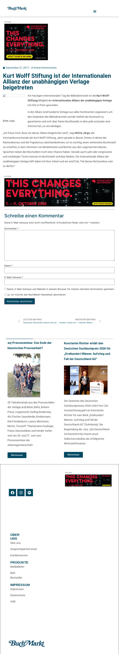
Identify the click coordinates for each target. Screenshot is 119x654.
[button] (8, 397)
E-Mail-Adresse (13, 277)
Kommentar (11, 228)
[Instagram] (21, 492)
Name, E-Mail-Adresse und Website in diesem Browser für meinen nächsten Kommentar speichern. (61, 289)
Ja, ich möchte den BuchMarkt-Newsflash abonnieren (36, 294)
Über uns (15, 542)
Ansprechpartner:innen (15, 549)
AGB (12, 601)
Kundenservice (15, 555)
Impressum (15, 589)
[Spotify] (29, 492)
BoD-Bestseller (15, 575)
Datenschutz (15, 595)
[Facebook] (12, 492)
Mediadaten (15, 566)
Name (8, 265)
